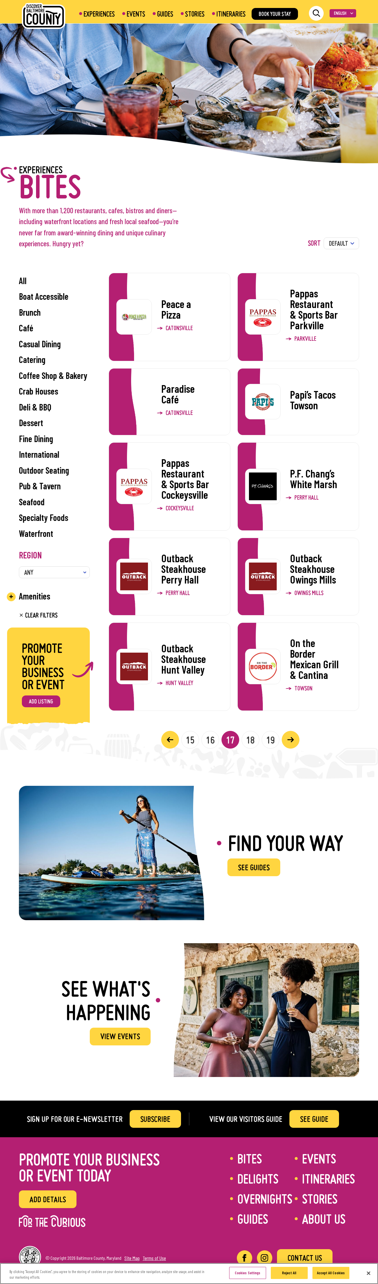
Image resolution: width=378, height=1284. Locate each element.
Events (136, 14)
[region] (189, 1273)
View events (120, 1036)
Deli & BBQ (35, 407)
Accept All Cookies (331, 1272)
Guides (165, 14)
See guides (254, 867)
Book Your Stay (275, 14)
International (39, 454)
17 (230, 740)
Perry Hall (306, 497)
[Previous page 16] (170, 740)
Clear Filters (41, 615)
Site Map (132, 1258)
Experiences (99, 14)
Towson (303, 688)
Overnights (264, 1199)
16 (210, 740)
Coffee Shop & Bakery (53, 375)
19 (270, 740)
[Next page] (290, 740)
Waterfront (36, 533)
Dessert (31, 422)
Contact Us (305, 1258)
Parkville (305, 338)
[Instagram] (264, 1258)
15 (190, 740)
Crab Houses (38, 391)
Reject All (289, 1272)
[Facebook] (244, 1258)
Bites (249, 1158)
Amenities (34, 596)
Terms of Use (154, 1258)
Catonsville (179, 328)
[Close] (368, 1273)
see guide (314, 1119)
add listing (41, 701)
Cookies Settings (247, 1272)
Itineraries (231, 14)
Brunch (30, 312)
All (23, 280)
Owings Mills (308, 593)
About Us (324, 1219)
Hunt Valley (179, 683)
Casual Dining (40, 343)
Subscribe (155, 1119)
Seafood (32, 501)
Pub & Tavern (40, 485)
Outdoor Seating (44, 470)
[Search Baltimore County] (316, 13)
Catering (32, 359)
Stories (195, 14)
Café (26, 327)
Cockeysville (180, 508)
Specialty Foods (43, 517)
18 (250, 740)
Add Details (48, 1199)
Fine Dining (36, 438)
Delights (257, 1178)
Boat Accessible (44, 296)
